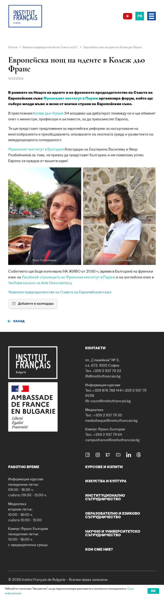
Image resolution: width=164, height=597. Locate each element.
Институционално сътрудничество (105, 497)
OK (153, 591)
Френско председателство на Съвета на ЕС (50, 47)
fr (140, 16)
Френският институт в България (36, 149)
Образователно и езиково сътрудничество (112, 515)
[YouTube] (127, 16)
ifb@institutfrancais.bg (103, 376)
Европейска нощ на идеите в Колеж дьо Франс (112, 47)
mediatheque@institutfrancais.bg (111, 420)
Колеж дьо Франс (48, 113)
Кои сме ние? (99, 549)
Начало (13, 47)
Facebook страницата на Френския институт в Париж (68, 277)
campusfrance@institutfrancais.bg (112, 440)
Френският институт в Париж (70, 98)
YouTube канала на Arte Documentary (39, 283)
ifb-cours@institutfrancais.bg (108, 401)
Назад (19, 321)
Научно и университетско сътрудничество (112, 533)
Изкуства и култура (105, 481)
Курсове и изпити (104, 467)
